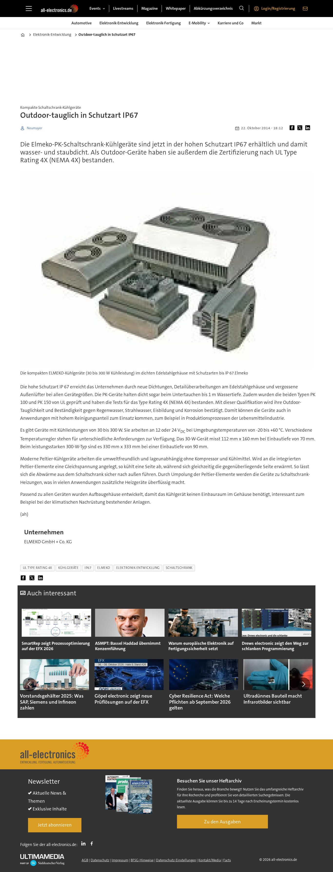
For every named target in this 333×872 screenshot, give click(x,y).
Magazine (149, 8)
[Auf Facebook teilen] (293, 128)
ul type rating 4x (37, 568)
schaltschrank (179, 568)
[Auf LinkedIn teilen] (308, 128)
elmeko (103, 568)
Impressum (120, 860)
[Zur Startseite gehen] (59, 8)
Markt (256, 23)
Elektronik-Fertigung (163, 23)
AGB (85, 860)
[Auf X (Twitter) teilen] (300, 128)
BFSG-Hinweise (142, 860)
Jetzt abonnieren (55, 825)
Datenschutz (100, 860)
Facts (227, 860)
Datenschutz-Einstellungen (176, 860)
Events (95, 8)
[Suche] (241, 8)
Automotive (81, 23)
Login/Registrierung (278, 8)
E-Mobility (197, 23)
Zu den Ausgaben (222, 821)
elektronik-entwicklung (138, 568)
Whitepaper (176, 8)
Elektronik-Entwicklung (118, 23)
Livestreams (123, 8)
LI (84, 843)
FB (93, 843)
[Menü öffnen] (28, 8)
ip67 (88, 568)
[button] (29, 684)
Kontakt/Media (209, 860)
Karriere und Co (231, 23)
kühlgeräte (68, 568)
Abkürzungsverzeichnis (213, 8)
